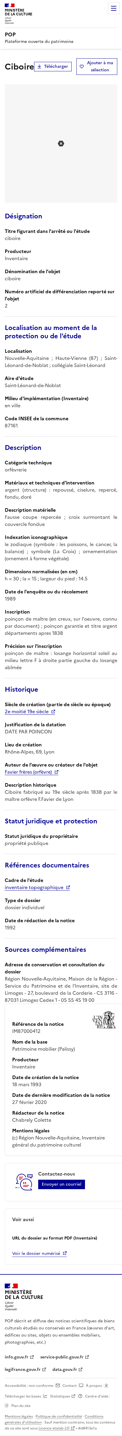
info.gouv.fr (16, 1357)
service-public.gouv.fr (62, 1357)
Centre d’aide (96, 1396)
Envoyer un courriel (61, 1184)
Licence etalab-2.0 (53, 1428)
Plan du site (20, 1405)
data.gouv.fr (64, 1369)
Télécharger (56, 66)
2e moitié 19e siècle (27, 711)
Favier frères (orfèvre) (28, 771)
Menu (114, 8)
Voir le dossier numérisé (36, 1253)
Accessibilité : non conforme (29, 1385)
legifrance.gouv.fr (23, 1369)
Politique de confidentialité (59, 1416)
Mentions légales (19, 1416)
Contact (69, 1385)
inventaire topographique (34, 887)
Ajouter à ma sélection (100, 66)
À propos (94, 1385)
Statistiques (60, 1396)
